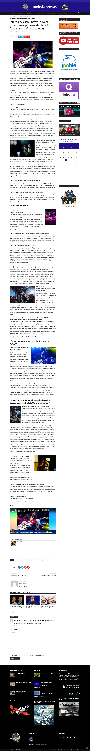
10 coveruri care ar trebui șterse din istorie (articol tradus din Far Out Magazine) (17, 608)
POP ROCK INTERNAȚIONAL (25, 16)
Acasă (11, 16)
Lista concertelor (66, 675)
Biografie (62, 676)
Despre (12, 539)
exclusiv (33, 560)
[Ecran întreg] (78, 116)
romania (21, 560)
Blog (60, 675)
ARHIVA (71, 13)
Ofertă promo (23, 0)
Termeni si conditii (52, 749)
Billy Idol (42, 560)
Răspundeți (16, 625)
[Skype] (25, 586)
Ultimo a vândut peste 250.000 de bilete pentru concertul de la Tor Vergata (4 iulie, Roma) (47, 608)
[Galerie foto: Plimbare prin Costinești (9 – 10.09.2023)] (37, 693)
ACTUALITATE (21, 13)
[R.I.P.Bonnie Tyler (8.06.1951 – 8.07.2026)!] (33, 600)
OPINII (13, 13)
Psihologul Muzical (75, 675)
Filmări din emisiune (73, 679)
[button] (78, 13)
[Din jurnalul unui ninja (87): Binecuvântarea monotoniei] (37, 675)
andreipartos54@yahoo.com (40, 744)
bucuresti (17, 560)
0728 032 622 (33, 0)
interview (38, 560)
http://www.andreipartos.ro (23, 583)
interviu (11, 561)
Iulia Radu (12, 686)
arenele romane (28, 560)
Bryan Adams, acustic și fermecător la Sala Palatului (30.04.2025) (47, 684)
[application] (69, 111)
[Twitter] (77, 1)
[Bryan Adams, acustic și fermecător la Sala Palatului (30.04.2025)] (37, 684)
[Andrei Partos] (13, 543)
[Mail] (75, 1)
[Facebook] (70, 1)
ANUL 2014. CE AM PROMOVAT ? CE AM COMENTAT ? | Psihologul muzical (31, 620)
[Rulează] (60, 116)
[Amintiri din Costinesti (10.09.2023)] (12, 693)
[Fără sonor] (76, 116)
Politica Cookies (67, 749)
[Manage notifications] (87, 748)
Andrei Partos (13, 33)
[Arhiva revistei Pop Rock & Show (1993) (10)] (12, 684)
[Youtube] (79, 1)
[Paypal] (22, 586)
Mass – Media (68, 676)
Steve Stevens (48, 560)
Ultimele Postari (18, 539)
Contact (28, 0)
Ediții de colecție (67, 678)
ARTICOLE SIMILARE (15, 592)
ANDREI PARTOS (63, 13)
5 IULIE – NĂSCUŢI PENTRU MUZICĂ (18, 575)
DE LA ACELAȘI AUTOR (25, 592)
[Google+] (73, 1)
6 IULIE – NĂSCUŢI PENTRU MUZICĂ (48, 575)
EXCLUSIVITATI (30, 13)
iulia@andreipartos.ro (40, 0)
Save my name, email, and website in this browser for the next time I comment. (27, 655)
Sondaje (65, 679)
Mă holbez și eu (73, 673)
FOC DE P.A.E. (40, 13)
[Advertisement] (32, 555)
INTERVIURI (33, 18)
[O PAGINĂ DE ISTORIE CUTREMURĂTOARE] (12, 675)
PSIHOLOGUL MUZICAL (51, 13)
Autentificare (73, 749)
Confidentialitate (60, 749)
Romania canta (62, 680)
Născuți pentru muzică (64, 673)
